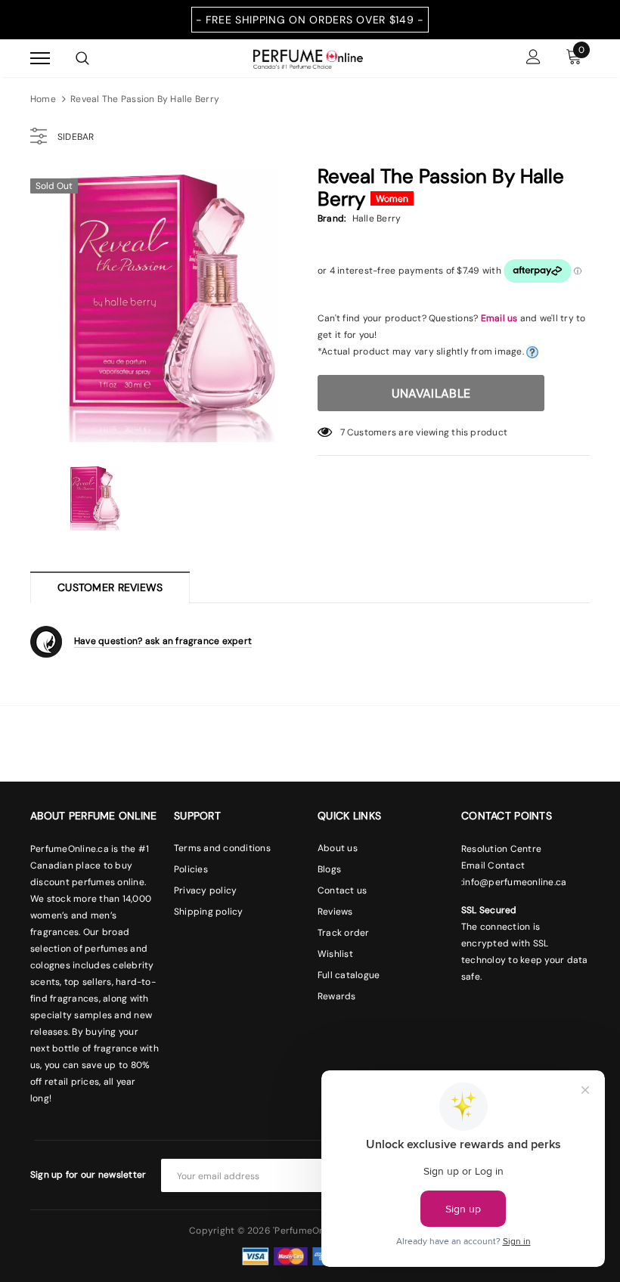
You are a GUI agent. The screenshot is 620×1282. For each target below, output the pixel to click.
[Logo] (308, 57)
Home (43, 99)
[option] (166, 306)
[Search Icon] (82, 58)
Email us (499, 318)
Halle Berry (376, 218)
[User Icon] (533, 59)
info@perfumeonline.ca (514, 882)
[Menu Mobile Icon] (40, 58)
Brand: (332, 218)
